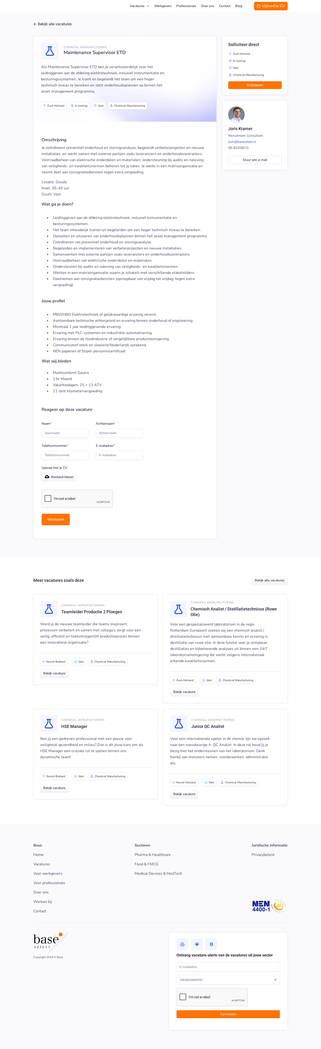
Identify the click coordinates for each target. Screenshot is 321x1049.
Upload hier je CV (54, 468)
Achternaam (105, 424)
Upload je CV (271, 5)
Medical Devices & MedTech (158, 873)
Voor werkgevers (47, 873)
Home (38, 854)
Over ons (207, 6)
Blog (238, 6)
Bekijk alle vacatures (270, 580)
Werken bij (42, 901)
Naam (46, 424)
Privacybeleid (263, 854)
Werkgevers (163, 6)
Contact (225, 6)
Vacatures (41, 864)
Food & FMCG (146, 864)
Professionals (186, 6)
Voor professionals (49, 883)
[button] (139, 6)
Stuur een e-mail (255, 160)
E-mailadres (105, 446)
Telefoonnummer (55, 446)
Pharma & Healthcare (153, 854)
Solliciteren (255, 85)
